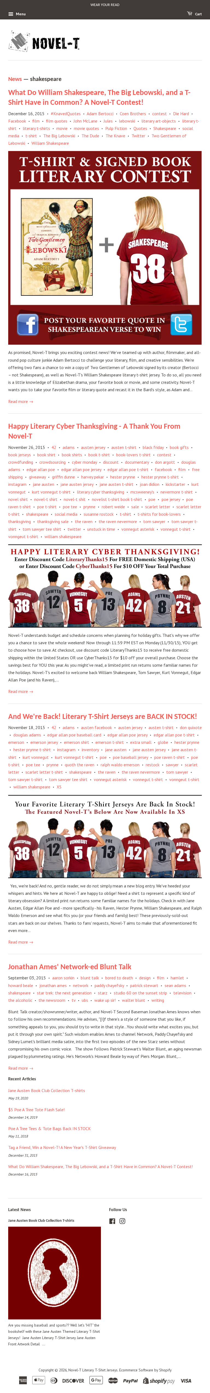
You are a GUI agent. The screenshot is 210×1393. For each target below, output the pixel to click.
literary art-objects (158, 121)
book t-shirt (99, 454)
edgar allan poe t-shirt (127, 469)
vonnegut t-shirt (176, 529)
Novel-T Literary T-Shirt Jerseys (93, 1370)
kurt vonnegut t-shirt (51, 492)
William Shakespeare (50, 143)
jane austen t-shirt (116, 484)
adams (69, 447)
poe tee (70, 506)
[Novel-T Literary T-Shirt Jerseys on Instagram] (122, 1222)
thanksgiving (19, 521)
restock (152, 764)
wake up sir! (105, 1000)
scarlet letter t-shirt (44, 772)
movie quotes (86, 128)
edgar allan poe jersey (81, 469)
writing (157, 1000)
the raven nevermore (118, 521)
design (145, 977)
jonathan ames (53, 985)
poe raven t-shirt (169, 757)
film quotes (56, 121)
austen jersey (93, 447)
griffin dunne (63, 477)
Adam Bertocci (100, 113)
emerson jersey (44, 742)
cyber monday (84, 462)
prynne (89, 506)
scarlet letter (157, 506)
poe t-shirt (47, 506)
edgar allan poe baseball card (74, 735)
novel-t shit (75, 499)
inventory (90, 749)
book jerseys (19, 454)
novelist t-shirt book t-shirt (117, 499)
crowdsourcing (52, 462)
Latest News (19, 1210)
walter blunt (133, 1000)
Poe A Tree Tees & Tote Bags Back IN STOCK (49, 1128)
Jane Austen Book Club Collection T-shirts (46, 1090)
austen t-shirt (123, 447)
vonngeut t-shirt (23, 536)
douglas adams (27, 735)
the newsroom (52, 1000)
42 (53, 447)
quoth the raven (79, 764)
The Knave (115, 135)
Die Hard (181, 113)
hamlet (177, 977)
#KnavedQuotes (66, 113)
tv (73, 1000)
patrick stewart (144, 985)
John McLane (85, 121)
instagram (17, 484)
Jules (108, 121)
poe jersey (171, 499)
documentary (137, 462)
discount (111, 462)
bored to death (119, 977)
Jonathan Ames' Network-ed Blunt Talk (69, 967)
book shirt (46, 454)
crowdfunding (20, 462)
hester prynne (122, 477)
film (36, 121)
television (182, 993)
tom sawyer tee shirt (42, 529)
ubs (85, 1000)
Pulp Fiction (116, 128)
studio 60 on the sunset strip (140, 993)
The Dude (90, 135)
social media (66, 514)
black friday (153, 447)
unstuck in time (101, 529)
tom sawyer (154, 521)
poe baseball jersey (130, 757)
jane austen (43, 484)
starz (102, 993)
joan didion (149, 484)
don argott (165, 462)
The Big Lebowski (59, 135)
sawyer (172, 764)
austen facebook (96, 727)
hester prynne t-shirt (160, 477)
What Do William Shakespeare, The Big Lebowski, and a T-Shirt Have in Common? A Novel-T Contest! (100, 1166)
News (15, 79)
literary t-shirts (36, 128)
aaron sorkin (63, 977)
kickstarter (175, 484)
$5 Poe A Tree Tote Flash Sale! (36, 1109)
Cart (198, 14)
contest (159, 113)
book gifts (179, 447)
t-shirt (31, 135)
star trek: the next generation (64, 993)
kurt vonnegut (36, 757)
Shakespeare (164, 128)
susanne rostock (98, 514)
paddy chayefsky (109, 985)
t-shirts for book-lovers (159, 514)
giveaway (37, 477)
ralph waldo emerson (120, 764)
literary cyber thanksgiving (100, 492)
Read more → (20, 401)
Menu (20, 13)
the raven (83, 521)
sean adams (175, 985)
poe (151, 499)
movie (62, 128)
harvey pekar (92, 477)
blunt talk (90, 977)
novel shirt (18, 499)
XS (59, 787)
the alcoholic (20, 1000)
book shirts (72, 454)
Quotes (140, 128)
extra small (140, 742)
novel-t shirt (45, 499)
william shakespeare (63, 536)
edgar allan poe (41, 469)
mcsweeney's (142, 492)
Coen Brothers (133, 113)
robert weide (113, 506)
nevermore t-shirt (177, 492)
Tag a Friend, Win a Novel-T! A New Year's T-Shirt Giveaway (62, 1147)
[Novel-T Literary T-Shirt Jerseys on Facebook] (112, 1222)
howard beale (20, 985)
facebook (163, 469)
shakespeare (37, 514)
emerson (16, 742)
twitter (74, 529)
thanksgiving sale (53, 521)
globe (163, 742)
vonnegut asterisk (137, 529)
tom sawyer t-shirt (25, 779)
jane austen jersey (76, 484)
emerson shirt (76, 742)
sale (135, 506)
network (80, 985)
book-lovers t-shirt (133, 454)
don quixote (191, 727)
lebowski (127, 121)
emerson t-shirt (109, 742)
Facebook (17, 121)
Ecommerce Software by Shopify (145, 1370)
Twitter (138, 135)
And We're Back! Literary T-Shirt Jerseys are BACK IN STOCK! (102, 717)
